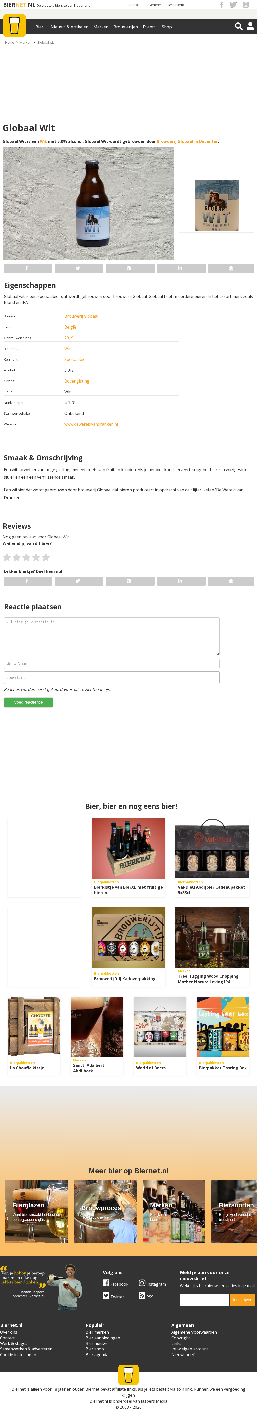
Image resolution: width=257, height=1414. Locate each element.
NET (20, 4)
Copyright (180, 1338)
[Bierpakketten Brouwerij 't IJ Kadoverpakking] (129, 937)
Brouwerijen (125, 27)
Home (9, 42)
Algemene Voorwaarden (194, 1332)
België (70, 327)
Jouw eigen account (189, 1349)
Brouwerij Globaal (81, 316)
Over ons (8, 1332)
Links (176, 1343)
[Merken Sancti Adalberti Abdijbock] (97, 1027)
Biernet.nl (99, 1401)
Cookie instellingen (18, 1354)
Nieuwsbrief (183, 1354)
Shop (167, 27)
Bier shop (95, 1349)
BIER (9, 4)
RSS (149, 1297)
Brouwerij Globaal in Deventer (187, 141)
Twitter (116, 1297)
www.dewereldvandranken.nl (91, 424)
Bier (39, 27)
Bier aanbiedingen (103, 1338)
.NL (30, 4)
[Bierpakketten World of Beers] (160, 1027)
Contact (134, 5)
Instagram (155, 1284)
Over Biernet (177, 5)
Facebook (118, 1284)
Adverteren (154, 5)
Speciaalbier (75, 359)
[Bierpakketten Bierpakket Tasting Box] (223, 1027)
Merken (100, 27)
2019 (68, 338)
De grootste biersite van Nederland (63, 5)
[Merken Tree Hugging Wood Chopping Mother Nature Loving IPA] (212, 937)
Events (149, 27)
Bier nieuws (97, 1343)
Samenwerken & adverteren (26, 1349)
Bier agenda (97, 1354)
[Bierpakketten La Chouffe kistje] (34, 1027)
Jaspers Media (154, 1401)
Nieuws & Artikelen (69, 27)
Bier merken (97, 1332)
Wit (43, 141)
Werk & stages (13, 1343)
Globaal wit (45, 42)
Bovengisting (76, 381)
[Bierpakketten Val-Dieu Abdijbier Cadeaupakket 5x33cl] (212, 848)
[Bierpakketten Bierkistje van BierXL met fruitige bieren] (129, 848)
